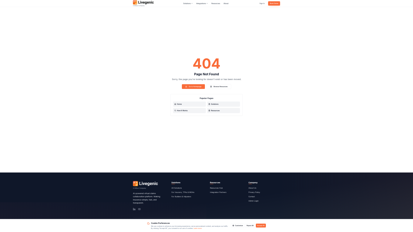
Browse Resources (221, 86)
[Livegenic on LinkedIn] (134, 209)
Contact (251, 196)
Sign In (262, 3)
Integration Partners (218, 192)
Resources (215, 3)
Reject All (250, 225)
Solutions (187, 3)
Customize (239, 225)
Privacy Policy (254, 192)
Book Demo (274, 3)
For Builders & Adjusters (181, 196)
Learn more (198, 228)
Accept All (261, 225)
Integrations (201, 3)
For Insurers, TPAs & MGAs (182, 192)
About (225, 3)
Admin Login (253, 201)
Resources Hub (216, 188)
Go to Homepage (195, 86)
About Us (252, 188)
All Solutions (176, 188)
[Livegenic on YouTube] (139, 209)
